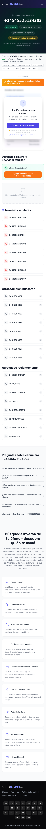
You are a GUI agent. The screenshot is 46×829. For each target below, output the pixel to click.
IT (28, 808)
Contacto (24, 795)
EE (40, 803)
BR (23, 803)
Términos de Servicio (10, 795)
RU (17, 813)
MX (39, 808)
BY (17, 803)
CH (34, 813)
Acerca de (15, 792)
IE (22, 808)
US (29, 817)
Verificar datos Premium (24, 125)
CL (35, 803)
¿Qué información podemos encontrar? (22, 135)
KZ (33, 808)
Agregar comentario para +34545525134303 (23, 174)
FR (6, 808)
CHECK (12, 3)
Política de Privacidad (30, 792)
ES (29, 813)
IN (18, 808)
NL (6, 813)
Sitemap (5, 792)
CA (29, 803)
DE (12, 808)
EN (23, 817)
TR (40, 813)
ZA (23, 813)
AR (6, 803)
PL (11, 813)
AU (11, 803)
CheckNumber (15, 825)
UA (17, 817)
